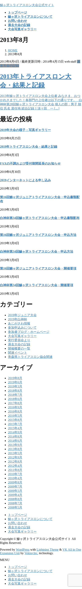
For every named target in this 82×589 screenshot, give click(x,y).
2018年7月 (15, 394)
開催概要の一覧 (19, 348)
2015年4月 (15, 428)
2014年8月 (15, 436)
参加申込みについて (22, 327)
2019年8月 (15, 378)
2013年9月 (15, 445)
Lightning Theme (48, 549)
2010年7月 (15, 474)
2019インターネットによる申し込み (25, 180)
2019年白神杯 (17, 319)
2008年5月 (15, 507)
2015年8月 (15, 419)
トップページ (17, 514)
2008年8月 (15, 499)
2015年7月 (15, 424)
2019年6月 (15, 382)
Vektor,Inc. (31, 553)
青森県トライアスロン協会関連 (30, 356)
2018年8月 (15, 390)
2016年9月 (15, 407)
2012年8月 (15, 461)
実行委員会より (19, 340)
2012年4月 (15, 465)
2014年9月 (15, 432)
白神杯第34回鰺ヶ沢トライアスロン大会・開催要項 (36, 285)
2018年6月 (15, 399)
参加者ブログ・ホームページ (28, 331)
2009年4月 (15, 495)
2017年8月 (15, 403)
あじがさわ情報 (19, 323)
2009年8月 (15, 482)
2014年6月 (15, 440)
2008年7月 (15, 503)
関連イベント (17, 352)
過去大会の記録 (19, 344)
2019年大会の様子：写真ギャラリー (25, 130)
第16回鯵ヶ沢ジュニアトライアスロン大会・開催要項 (38, 268)
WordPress (22, 549)
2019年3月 (15, 386)
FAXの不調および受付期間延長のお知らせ (30, 163)
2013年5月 (15, 453)
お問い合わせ (17, 523)
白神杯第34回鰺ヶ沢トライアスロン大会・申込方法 (36, 251)
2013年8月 (15, 449)
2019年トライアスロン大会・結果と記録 (28, 146)
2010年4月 (15, 478)
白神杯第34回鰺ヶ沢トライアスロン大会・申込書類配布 (40, 218)
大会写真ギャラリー (22, 336)
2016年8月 (15, 411)
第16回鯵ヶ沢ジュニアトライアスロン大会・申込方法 (38, 234)
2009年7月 (15, 486)
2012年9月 (15, 457)
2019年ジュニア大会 (22, 315)
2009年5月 (15, 490)
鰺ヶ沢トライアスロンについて (30, 519)
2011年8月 (15, 470)
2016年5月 (15, 415)
